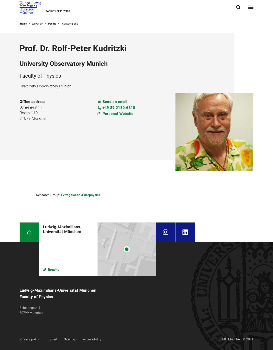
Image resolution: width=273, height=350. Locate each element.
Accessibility (92, 339)
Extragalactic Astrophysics (80, 195)
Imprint (52, 339)
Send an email (115, 101)
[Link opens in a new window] (97, 249)
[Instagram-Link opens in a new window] (165, 232)
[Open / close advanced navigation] (250, 7)
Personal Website (118, 113)
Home (23, 23)
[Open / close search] (238, 7)
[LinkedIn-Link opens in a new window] (185, 232)
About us (37, 23)
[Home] (29, 232)
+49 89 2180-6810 (119, 107)
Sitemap (70, 339)
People (52, 23)
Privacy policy (30, 339)
